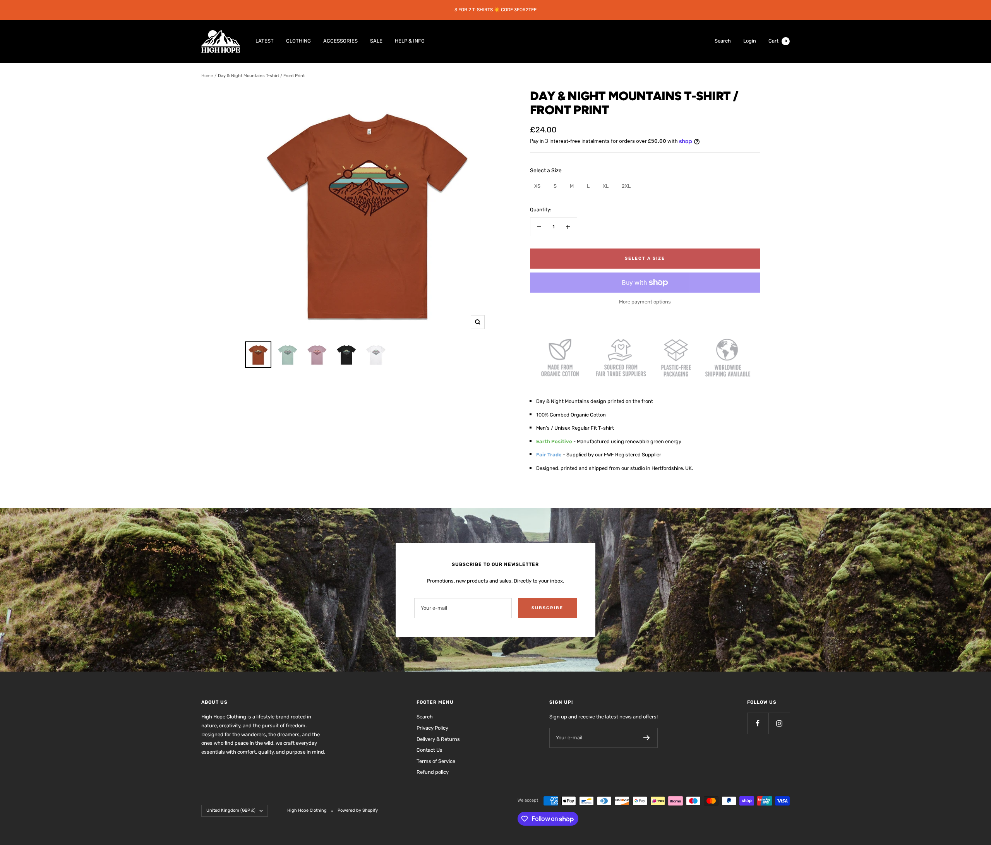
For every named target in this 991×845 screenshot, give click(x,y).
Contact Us (429, 750)
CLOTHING (298, 41)
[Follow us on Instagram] (779, 723)
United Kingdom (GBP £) (230, 810)
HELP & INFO (410, 41)
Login (749, 41)
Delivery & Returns (438, 739)
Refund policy (433, 772)
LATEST (264, 41)
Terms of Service (436, 761)
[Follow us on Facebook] (757, 723)
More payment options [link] (645, 302)
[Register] (646, 737)
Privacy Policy (432, 728)
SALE (376, 41)
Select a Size (546, 170)
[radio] (537, 186)
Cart (777, 41)
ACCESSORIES (340, 41)
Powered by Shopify (358, 810)
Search (723, 41)
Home (207, 75)
